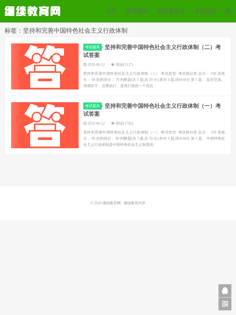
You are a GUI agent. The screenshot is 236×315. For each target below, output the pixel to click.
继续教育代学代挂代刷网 (33, 11)
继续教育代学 (135, 203)
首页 (111, 11)
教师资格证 (171, 11)
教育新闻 (137, 11)
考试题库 (206, 11)
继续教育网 (111, 203)
